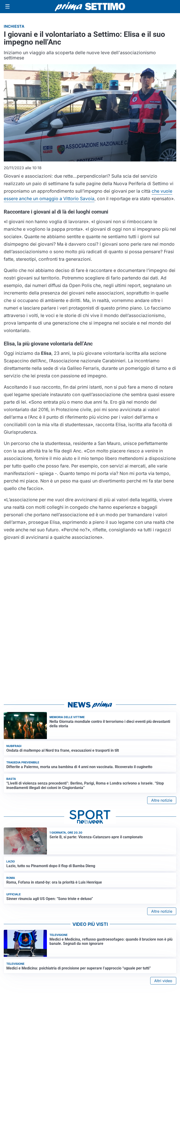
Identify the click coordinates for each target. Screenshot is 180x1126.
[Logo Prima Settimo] (90, 6)
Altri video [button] (163, 980)
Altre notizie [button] (161, 800)
